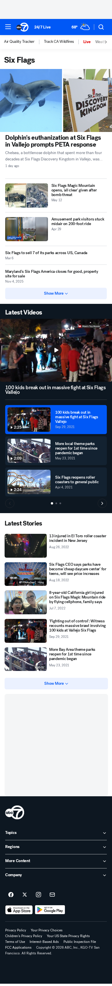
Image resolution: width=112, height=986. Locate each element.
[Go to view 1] (52, 503)
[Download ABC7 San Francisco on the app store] (19, 909)
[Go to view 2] (56, 503)
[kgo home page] (14, 812)
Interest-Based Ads (44, 941)
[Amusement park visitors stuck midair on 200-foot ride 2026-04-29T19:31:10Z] (26, 229)
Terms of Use (15, 941)
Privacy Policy (15, 930)
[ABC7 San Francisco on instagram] (38, 895)
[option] (24, 42)
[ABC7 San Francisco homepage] (22, 27)
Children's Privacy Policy (23, 936)
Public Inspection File (79, 941)
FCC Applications (18, 947)
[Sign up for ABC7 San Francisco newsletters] (52, 895)
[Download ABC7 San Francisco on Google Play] (50, 909)
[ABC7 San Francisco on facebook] (11, 895)
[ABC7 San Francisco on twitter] (24, 895)
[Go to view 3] (60, 503)
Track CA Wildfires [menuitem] (59, 42)
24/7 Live (42, 27)
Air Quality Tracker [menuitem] (19, 42)
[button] (8, 26)
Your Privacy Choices (47, 930)
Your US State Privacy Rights (68, 936)
